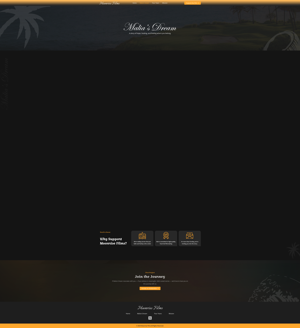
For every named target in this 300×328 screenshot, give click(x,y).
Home (135, 3)
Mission (164, 3)
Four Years (155, 3)
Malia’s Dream (144, 3)
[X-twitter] (150, 318)
